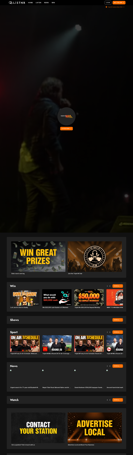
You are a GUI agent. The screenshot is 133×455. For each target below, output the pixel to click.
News (46, 3)
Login (108, 2)
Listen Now (65, 128)
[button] (107, 286)
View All (117, 286)
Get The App (118, 2)
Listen (38, 3)
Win (53, 3)
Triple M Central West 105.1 (115, 7)
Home (30, 3)
